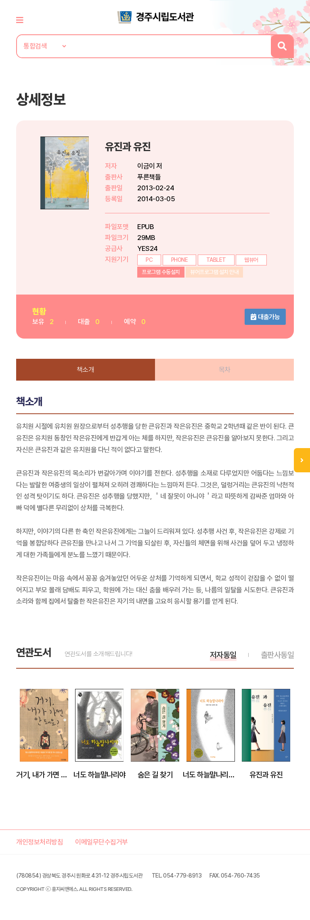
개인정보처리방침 (39, 842)
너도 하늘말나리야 (99, 774)
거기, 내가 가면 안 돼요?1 (44, 774)
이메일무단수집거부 (101, 842)
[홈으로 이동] (155, 17)
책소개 (85, 370)
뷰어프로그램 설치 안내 (214, 272)
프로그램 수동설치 (161, 272)
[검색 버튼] (282, 46)
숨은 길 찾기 (155, 774)
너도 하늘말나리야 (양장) (211, 774)
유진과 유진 (266, 774)
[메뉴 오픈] (302, 460)
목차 (224, 370)
